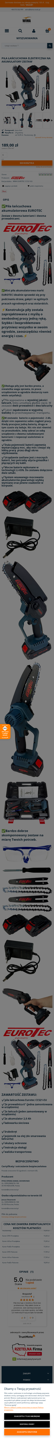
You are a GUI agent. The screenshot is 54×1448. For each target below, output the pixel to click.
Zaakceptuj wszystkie (27, 1432)
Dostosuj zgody (27, 1424)
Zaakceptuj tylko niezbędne (27, 1416)
